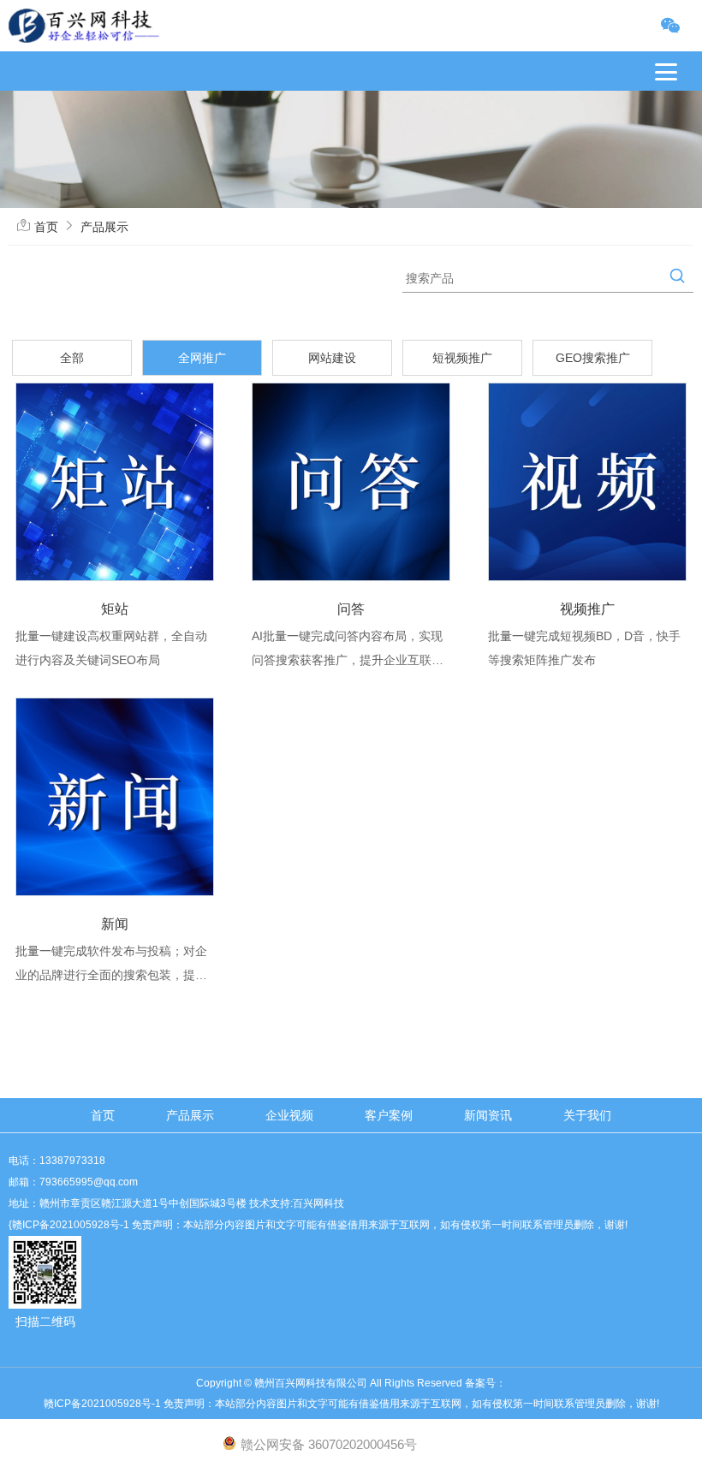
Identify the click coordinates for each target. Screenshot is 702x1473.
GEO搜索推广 (593, 358)
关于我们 (587, 1115)
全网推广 (202, 358)
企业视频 (289, 1115)
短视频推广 (462, 358)
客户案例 (389, 1115)
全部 (72, 358)
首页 (46, 227)
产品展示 (104, 227)
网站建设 (332, 358)
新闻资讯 (488, 1115)
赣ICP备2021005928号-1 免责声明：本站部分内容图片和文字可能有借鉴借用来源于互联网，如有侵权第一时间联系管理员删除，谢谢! (351, 1404)
